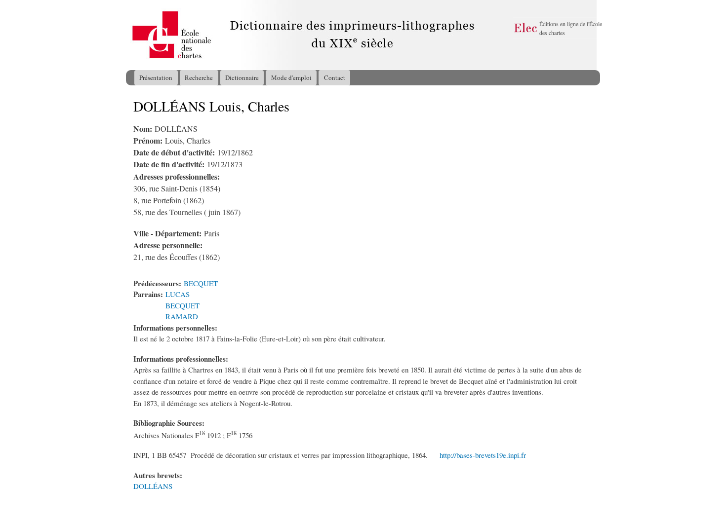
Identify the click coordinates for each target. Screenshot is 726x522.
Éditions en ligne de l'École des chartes (570, 28)
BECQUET (201, 283)
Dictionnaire (242, 77)
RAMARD (181, 316)
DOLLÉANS (152, 486)
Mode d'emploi (291, 77)
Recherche (199, 77)
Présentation (155, 77)
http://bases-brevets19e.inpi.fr (483, 455)
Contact (334, 77)
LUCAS (177, 294)
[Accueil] (135, 35)
